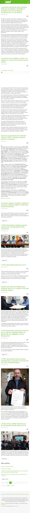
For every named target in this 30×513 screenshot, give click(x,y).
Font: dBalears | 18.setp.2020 (7, 70)
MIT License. (3, 504)
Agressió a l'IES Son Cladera (7, 466)
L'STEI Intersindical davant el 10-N (13, 265)
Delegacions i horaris (13, 494)
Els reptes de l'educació (6, 468)
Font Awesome (4, 506)
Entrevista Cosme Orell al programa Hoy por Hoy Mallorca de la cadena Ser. (14, 475)
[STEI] (8, 2)
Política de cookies (25, 494)
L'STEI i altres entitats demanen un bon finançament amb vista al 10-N (13, 424)
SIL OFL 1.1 (16, 506)
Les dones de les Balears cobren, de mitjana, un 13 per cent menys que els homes (14, 60)
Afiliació (19, 494)
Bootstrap (3, 503)
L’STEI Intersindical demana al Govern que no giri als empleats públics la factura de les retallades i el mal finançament (15, 333)
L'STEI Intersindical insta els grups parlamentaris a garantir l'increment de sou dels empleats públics (15, 360)
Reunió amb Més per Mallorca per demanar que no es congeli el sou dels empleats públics (15, 288)
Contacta (7, 494)
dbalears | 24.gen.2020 (5, 198)
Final (13, 485)
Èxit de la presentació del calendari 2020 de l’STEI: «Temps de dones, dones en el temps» (13, 137)
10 (4, 485)
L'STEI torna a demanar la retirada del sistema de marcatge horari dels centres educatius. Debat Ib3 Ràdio (14, 471)
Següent (8, 485)
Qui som (3, 494)
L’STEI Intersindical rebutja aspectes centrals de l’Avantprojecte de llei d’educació (14, 227)
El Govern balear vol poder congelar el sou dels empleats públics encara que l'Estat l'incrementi (15, 205)
